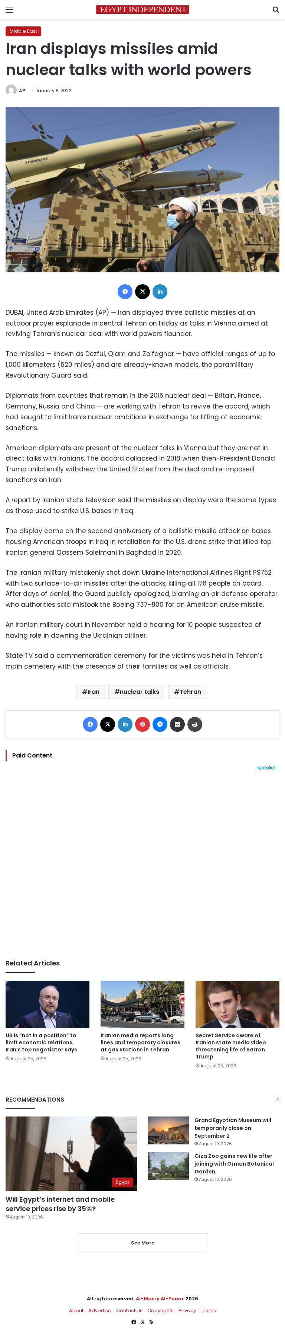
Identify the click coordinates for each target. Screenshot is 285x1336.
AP (22, 90)
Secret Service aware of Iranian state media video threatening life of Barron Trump (231, 1046)
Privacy (187, 1310)
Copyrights (160, 1310)
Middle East (23, 31)
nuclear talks (139, 692)
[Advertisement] (142, 865)
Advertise (99, 1310)
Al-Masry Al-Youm (159, 1298)
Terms (208, 1310)
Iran (93, 692)
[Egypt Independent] (142, 9)
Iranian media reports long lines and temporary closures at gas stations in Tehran (140, 1042)
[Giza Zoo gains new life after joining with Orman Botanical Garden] (168, 1166)
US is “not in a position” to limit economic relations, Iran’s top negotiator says (41, 1042)
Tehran (190, 692)
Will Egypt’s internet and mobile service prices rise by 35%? (60, 1204)
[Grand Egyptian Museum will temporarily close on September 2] (168, 1130)
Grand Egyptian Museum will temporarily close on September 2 (232, 1128)
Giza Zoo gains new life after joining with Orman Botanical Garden (234, 1163)
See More (142, 1242)
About (76, 1310)
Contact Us (129, 1310)
